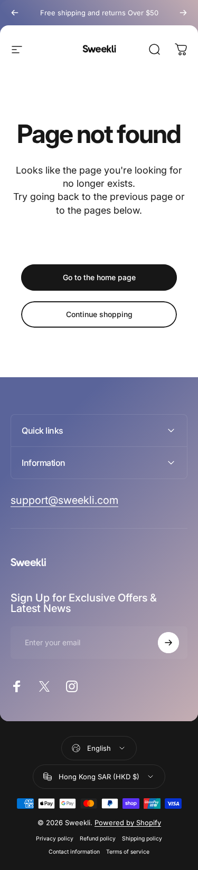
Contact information (74, 851)
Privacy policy (54, 838)
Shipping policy (142, 838)
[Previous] (14, 12)
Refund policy (98, 838)
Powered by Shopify (128, 822)
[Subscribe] (168, 642)
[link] (64, 500)
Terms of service (127, 851)
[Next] (183, 12)
